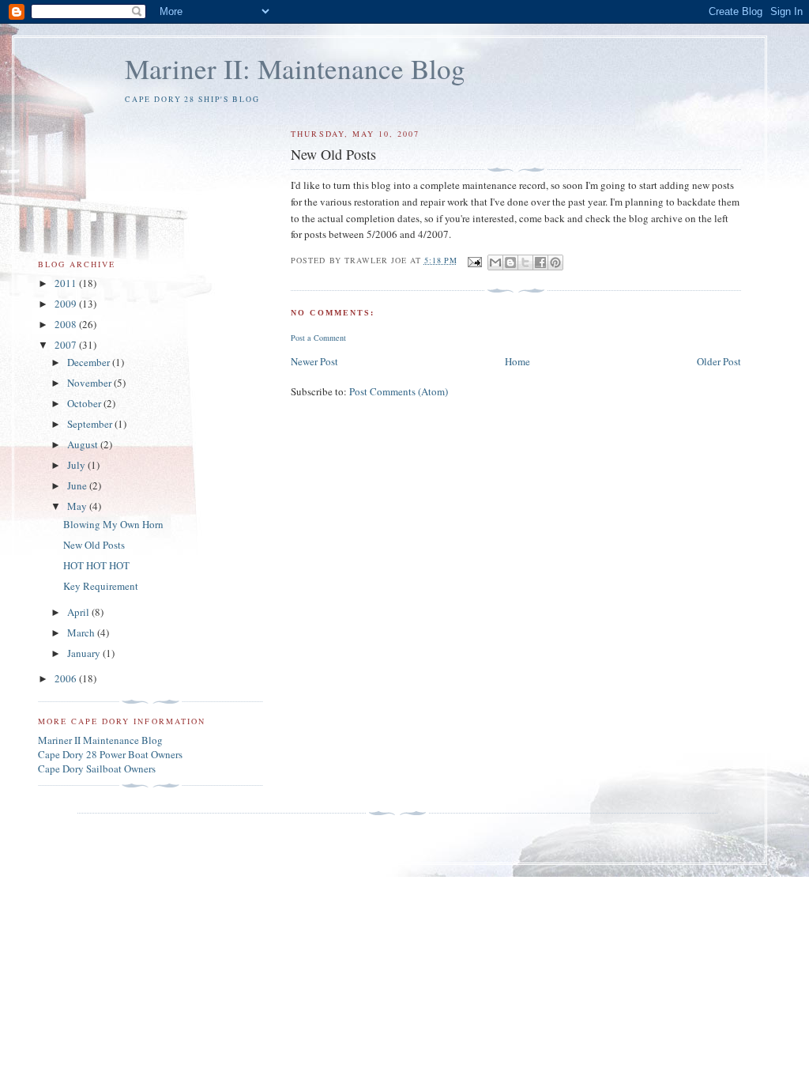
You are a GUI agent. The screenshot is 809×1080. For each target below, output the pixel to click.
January (85, 653)
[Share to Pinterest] (555, 262)
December (89, 362)
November (90, 383)
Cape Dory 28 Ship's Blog (192, 99)
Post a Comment (318, 337)
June (78, 485)
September (91, 424)
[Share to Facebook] (540, 262)
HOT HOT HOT (96, 565)
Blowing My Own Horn (113, 524)
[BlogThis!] (510, 262)
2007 (67, 345)
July (77, 465)
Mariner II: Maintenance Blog (295, 68)
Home (517, 361)
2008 (67, 324)
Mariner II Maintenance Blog (100, 740)
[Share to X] (525, 262)
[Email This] (495, 262)
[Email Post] (474, 260)
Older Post (719, 361)
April (79, 612)
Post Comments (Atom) (398, 391)
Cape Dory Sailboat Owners (97, 768)
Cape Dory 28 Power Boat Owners (110, 754)
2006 (67, 678)
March (82, 632)
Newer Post (314, 361)
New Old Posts (94, 545)
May (78, 506)
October (85, 403)
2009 (67, 303)
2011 (67, 283)
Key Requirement (100, 586)
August (83, 444)
